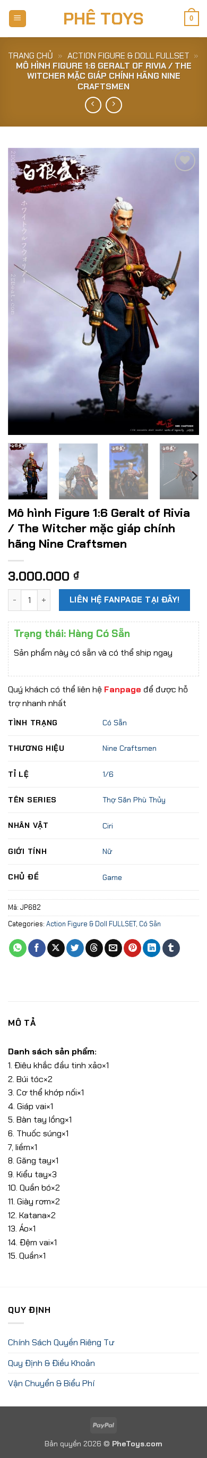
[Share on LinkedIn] (151, 948)
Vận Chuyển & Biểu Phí (51, 1383)
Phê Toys (103, 18)
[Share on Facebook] (37, 948)
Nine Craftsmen (129, 748)
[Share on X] (56, 948)
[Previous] (24, 291)
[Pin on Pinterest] (132, 948)
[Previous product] (114, 105)
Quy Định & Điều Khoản (51, 1363)
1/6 (108, 774)
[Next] (182, 291)
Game (112, 877)
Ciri (107, 826)
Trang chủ (30, 55)
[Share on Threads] (94, 948)
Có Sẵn (114, 722)
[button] (17, 19)
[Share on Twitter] (75, 948)
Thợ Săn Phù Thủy (134, 800)
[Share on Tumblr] (171, 948)
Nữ (107, 851)
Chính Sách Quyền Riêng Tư (61, 1342)
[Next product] (93, 105)
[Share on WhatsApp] (18, 948)
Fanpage (122, 689)
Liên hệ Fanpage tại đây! (125, 599)
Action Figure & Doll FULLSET (128, 55)
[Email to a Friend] (113, 948)
